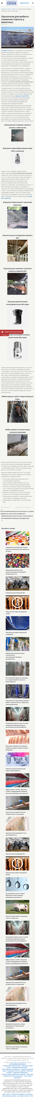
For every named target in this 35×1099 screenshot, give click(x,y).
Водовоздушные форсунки (12, 1066)
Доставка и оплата (23, 1096)
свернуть (5, 335)
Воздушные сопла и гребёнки (16, 1071)
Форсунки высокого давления (13, 1076)
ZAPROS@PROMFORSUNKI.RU (17, 1064)
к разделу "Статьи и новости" (23, 507)
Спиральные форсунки (20, 1072)
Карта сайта (6, 1094)
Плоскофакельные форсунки (11, 1069)
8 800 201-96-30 (24, 3)
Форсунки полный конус (19, 1067)
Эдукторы (30, 1074)
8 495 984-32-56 (15, 1062)
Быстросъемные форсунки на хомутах (14, 1074)
